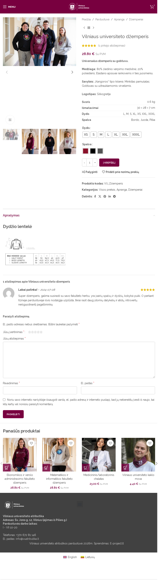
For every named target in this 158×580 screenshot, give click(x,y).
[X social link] (99, 196)
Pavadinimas (11, 383)
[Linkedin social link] (109, 196)
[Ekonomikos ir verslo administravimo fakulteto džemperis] (20, 455)
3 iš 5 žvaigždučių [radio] (35, 332)
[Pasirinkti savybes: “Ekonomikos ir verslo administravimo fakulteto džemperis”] (7, 468)
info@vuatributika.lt (27, 538)
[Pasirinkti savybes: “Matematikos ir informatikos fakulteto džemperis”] (46, 468)
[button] (7, 72)
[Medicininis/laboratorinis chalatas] (99, 455)
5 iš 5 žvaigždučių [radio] (41, 332)
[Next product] (93, 27)
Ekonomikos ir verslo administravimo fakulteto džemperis (20, 478)
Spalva (87, 144)
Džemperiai (136, 19)
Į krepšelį (109, 162)
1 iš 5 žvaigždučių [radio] (29, 332)
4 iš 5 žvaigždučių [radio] (38, 332)
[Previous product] (84, 27)
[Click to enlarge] (10, 119)
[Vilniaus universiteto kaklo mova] (138, 455)
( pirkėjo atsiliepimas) (111, 45)
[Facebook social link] (95, 196)
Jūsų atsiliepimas (14, 338)
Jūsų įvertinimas (13, 332)
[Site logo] (79, 6)
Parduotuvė (102, 19)
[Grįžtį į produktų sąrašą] (89, 27)
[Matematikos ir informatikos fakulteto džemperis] (59, 455)
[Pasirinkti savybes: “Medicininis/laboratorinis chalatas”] (86, 468)
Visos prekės (107, 189)
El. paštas (87, 383)
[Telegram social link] (114, 196)
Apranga (119, 19)
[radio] (86, 135)
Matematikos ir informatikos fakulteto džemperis (59, 478)
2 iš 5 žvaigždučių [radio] (32, 332)
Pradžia (86, 19)
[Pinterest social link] (104, 196)
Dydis (86, 127)
